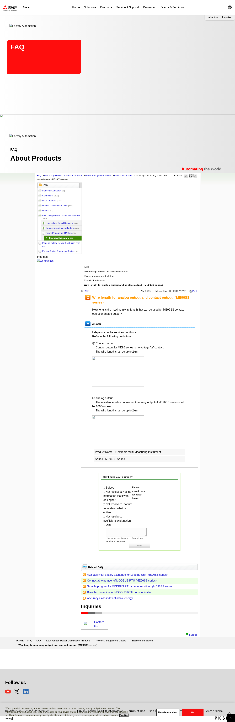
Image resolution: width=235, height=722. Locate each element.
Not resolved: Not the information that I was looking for (117, 495)
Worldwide (230, 7)
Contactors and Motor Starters (62, 228)
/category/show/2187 (39, 210)
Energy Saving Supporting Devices (60, 251)
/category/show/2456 (39, 243)
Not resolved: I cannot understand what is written (117, 508)
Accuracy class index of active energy (110, 598)
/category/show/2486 (39, 190)
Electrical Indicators (123, 175)
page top (193, 634)
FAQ (39, 175)
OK (192, 712)
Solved (110, 487)
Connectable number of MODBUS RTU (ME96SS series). (122, 580)
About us (213, 17)
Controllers (50, 196)
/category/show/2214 (43, 223)
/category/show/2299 (39, 251)
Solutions (90, 7)
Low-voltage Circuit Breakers (62, 223)
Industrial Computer (53, 191)
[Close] (229, 712)
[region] (117, 712)
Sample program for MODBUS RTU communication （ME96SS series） (131, 586)
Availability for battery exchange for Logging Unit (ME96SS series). (127, 574)
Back (86, 291)
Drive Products (52, 201)
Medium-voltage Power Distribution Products (61, 244)
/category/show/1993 (39, 195)
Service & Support (127, 7)
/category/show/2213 (39, 215)
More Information (167, 712)
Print (194, 291)
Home (76, 7)
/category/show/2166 (39, 205)
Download (149, 7)
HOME (20, 640)
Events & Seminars (173, 7)
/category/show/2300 (43, 233)
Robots (47, 211)
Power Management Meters (98, 175)
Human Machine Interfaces (57, 206)
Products (106, 7)
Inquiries (226, 17)
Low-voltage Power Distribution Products (63, 175)
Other (109, 524)
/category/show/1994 (39, 200)
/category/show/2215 (43, 228)
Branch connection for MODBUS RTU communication (119, 592)
